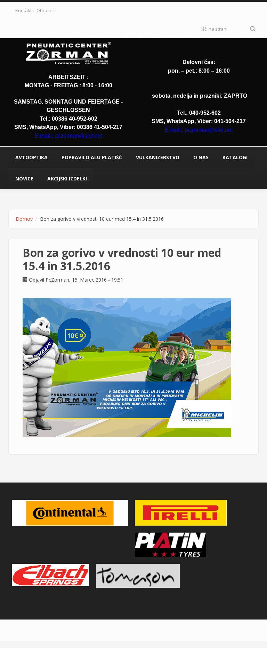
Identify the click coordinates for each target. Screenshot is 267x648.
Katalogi (235, 157)
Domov (24, 219)
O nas (201, 157)
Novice (24, 178)
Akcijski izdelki (67, 178)
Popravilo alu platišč (92, 157)
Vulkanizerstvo (157, 157)
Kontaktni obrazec (35, 10)
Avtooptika (31, 157)
